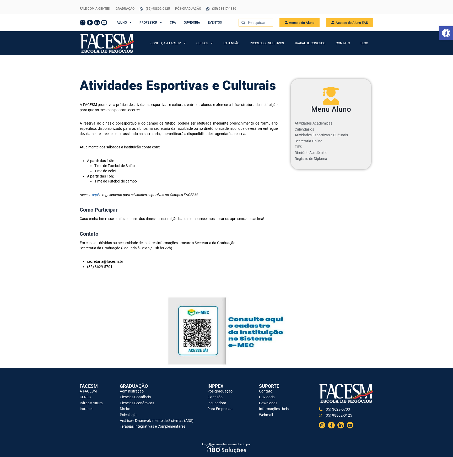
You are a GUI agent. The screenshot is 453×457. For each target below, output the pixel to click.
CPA (173, 22)
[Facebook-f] (90, 22)
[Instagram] (82, 22)
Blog (364, 43)
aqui (95, 195)
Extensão (231, 43)
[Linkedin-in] (97, 22)
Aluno (122, 22)
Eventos (215, 22)
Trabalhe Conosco (309, 43)
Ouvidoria (192, 22)
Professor (148, 22)
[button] (446, 33)
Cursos (202, 43)
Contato (343, 43)
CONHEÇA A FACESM (165, 43)
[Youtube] (104, 22)
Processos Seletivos (267, 43)
